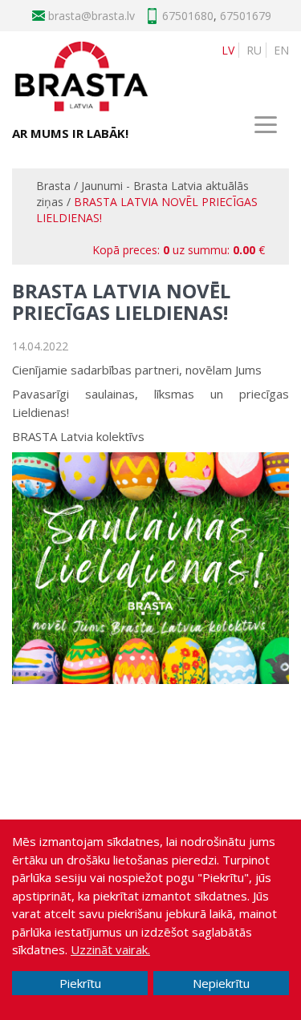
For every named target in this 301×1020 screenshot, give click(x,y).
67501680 (188, 15)
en (281, 50)
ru (254, 50)
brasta (108, 15)
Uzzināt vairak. (110, 949)
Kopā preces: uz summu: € (178, 249)
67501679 (245, 15)
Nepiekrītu (221, 983)
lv (228, 50)
